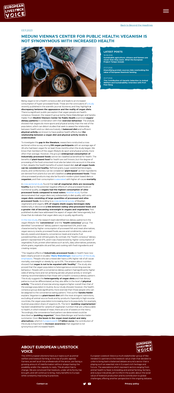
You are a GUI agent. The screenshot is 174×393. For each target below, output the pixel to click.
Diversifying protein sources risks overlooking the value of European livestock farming (126, 71)
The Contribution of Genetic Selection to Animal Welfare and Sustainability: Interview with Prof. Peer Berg (126, 82)
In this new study (29, 220)
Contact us (42, 384)
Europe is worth (50, 321)
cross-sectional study (33, 184)
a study (90, 104)
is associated (60, 179)
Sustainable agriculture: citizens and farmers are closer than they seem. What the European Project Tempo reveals (126, 60)
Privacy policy (132, 384)
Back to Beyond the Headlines (136, 25)
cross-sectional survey (64, 201)
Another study (73, 192)
